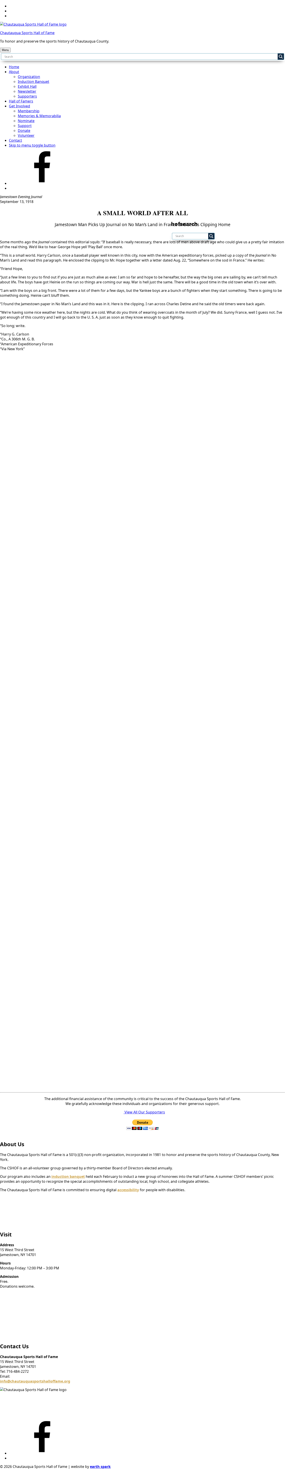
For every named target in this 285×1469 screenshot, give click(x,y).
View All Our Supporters (144, 1112)
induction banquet (68, 1176)
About (14, 71)
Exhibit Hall (27, 86)
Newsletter (27, 91)
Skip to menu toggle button (32, 145)
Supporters (27, 96)
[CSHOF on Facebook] (42, 183)
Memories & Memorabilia (39, 115)
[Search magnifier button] (281, 56)
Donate (24, 130)
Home (14, 66)
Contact (15, 140)
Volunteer (26, 135)
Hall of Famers (21, 101)
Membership (28, 110)
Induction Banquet (33, 81)
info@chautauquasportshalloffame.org (35, 1381)
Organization (29, 76)
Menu (5, 50)
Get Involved (19, 106)
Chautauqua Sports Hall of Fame (27, 32)
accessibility (128, 1189)
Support (25, 125)
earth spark (100, 1466)
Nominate (26, 120)
